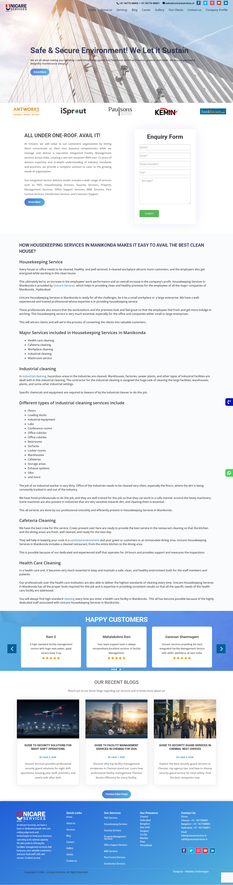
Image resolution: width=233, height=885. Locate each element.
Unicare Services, (64, 285)
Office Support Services (115, 844)
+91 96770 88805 (128, 3)
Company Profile (217, 10)
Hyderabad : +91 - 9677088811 (196, 827)
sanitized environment (85, 540)
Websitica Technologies (197, 871)
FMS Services (111, 817)
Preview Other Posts (117, 794)
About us (106, 10)
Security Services (112, 830)
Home (92, 10)
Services (121, 10)
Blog (134, 10)
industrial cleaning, (35, 376)
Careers (70, 842)
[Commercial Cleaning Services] (56, 111)
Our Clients (176, 10)
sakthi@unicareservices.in (194, 839)
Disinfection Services (114, 863)
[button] (12, 648)
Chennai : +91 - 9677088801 (194, 820)
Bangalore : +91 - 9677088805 (195, 824)
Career (146, 10)
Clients (69, 854)
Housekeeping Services (115, 824)
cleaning (69, 599)
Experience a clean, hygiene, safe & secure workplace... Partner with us (104, 50)
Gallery (159, 10)
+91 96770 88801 (150, 3)
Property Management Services (115, 837)
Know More (40, 76)
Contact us (194, 10)
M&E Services (111, 851)
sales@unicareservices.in (194, 835)
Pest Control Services (115, 857)
